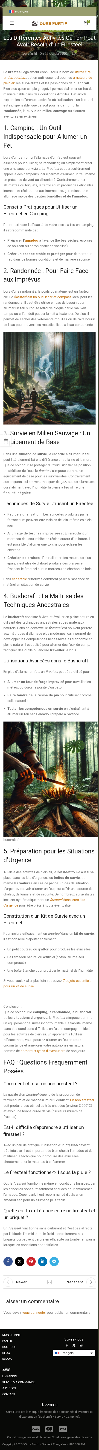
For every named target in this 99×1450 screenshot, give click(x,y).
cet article (19, 579)
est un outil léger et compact (42, 297)
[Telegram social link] (54, 1261)
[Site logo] (49, 23)
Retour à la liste (49, 1282)
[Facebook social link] (8, 1261)
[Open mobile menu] (11, 23)
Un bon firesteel (82, 1100)
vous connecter (34, 1312)
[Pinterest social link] (31, 1261)
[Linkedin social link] (42, 1261)
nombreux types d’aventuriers (43, 1051)
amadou (31, 240)
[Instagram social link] (81, 1345)
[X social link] (19, 1261)
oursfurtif (30, 54)
